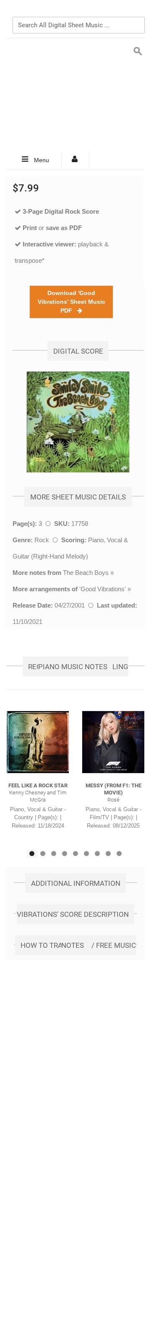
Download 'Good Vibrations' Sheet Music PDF (71, 302)
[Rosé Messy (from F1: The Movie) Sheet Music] (113, 742)
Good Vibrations (103, 588)
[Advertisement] (75, 94)
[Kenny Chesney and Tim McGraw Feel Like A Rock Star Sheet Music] (38, 742)
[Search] (136, 11)
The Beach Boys (86, 572)
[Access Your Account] (75, 160)
